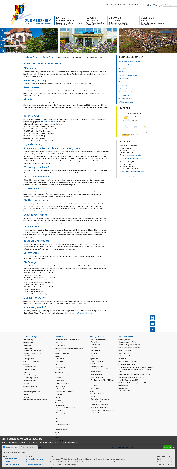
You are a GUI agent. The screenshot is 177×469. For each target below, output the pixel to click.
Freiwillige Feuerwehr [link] (62, 353)
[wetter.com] (126, 135)
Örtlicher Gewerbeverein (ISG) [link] (128, 380)
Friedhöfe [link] (58, 370)
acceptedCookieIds (12, 464)
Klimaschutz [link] (60, 416)
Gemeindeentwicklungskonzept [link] (129, 347)
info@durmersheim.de (133, 155)
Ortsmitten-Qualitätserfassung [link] (66, 413)
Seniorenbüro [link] (95, 345)
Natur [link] (58, 364)
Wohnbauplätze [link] (123, 388)
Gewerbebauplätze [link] (124, 353)
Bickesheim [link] (59, 378)
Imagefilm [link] (58, 394)
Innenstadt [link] (122, 359)
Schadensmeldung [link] (29, 380)
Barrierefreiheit (138, 5)
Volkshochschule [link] (95, 413)
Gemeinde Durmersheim (34, 459)
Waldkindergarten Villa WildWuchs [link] (102, 380)
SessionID (8, 461)
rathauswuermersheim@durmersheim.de (139, 171)
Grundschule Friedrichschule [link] (100, 399)
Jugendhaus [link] (94, 359)
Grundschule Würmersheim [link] (100, 402)
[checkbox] (4, 447)
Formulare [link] (27, 372)
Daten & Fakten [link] (60, 345)
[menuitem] (149, 4)
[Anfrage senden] (152, 325)
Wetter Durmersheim (135, 113)
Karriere (118, 5)
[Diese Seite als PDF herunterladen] (152, 320)
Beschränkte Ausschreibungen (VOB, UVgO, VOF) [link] (136, 374)
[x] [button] (174, 447)
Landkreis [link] (58, 400)
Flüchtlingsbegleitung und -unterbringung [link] (69, 348)
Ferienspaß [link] (93, 353)
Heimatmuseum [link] (61, 386)
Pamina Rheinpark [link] (61, 429)
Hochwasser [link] (60, 405)
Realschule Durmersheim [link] (99, 407)
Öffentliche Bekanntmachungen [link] (34, 356)
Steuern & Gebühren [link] (30, 386)
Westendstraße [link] (124, 390)
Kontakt (109, 5)
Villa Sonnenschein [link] (97, 377)
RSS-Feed (126, 5)
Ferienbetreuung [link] (95, 350)
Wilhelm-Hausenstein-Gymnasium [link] (102, 410)
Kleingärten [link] (60, 361)
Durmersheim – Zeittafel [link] (64, 383)
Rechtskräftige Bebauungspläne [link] (130, 345)
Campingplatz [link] (60, 359)
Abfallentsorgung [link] (29, 340)
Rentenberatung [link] (30, 375)
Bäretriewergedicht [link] (62, 375)
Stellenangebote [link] (29, 383)
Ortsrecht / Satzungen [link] (31, 361)
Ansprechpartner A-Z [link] (31, 366)
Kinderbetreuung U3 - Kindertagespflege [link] (97, 362)
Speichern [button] (167, 447)
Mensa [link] (92, 391)
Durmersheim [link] (60, 380)
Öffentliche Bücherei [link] (97, 394)
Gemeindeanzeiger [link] (29, 345)
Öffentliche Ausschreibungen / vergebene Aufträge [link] (135, 367)
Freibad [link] (57, 351)
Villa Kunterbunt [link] (96, 371)
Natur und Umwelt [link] (61, 403)
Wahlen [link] (25, 394)
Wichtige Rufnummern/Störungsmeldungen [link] (35, 398)
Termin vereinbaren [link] (29, 389)
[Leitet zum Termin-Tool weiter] (3, 50)
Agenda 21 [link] (58, 342)
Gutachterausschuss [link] (125, 356)
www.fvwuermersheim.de (46, 122)
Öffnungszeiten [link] (28, 359)
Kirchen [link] (57, 397)
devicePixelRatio (11, 459)
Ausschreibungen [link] (30, 369)
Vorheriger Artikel (30, 57)
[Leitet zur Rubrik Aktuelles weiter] (3, 31)
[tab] (10, 447)
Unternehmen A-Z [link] (124, 385)
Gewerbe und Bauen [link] (125, 350)
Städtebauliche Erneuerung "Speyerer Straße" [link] (133, 383)
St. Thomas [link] (95, 388)
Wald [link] (57, 421)
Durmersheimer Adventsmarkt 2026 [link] (67, 340)
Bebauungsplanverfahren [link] (127, 342)
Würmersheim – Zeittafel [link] (64, 391)
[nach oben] (152, 331)
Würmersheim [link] (60, 389)
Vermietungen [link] (60, 367)
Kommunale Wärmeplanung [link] (127, 361)
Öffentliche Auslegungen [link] (126, 364)
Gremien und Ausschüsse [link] (32, 350)
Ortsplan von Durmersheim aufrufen (132, 158)
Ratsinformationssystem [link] (32, 353)
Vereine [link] (58, 435)
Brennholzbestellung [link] (63, 424)
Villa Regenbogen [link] (97, 374)
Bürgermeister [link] (28, 342)
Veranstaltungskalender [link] (31, 391)
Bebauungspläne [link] (124, 340)
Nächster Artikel (47, 57)
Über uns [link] (94, 347)
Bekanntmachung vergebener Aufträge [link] (132, 377)
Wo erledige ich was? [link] (31, 378)
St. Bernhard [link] (95, 383)
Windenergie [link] (60, 427)
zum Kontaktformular (127, 177)
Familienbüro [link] (95, 342)
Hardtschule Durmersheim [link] (100, 404)
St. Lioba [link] (94, 385)
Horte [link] (92, 356)
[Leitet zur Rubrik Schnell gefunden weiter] (3, 37)
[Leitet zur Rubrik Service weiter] (3, 44)
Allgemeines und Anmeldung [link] (100, 369)
